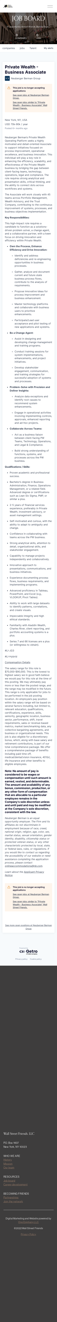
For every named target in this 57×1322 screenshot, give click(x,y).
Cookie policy (36, 959)
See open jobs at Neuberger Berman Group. (31, 96)
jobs (22, 48)
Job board (9, 1180)
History (7, 1159)
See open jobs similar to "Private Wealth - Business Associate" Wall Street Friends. (30, 105)
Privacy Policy (28, 1234)
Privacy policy (21, 959)
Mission (8, 1163)
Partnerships (11, 1197)
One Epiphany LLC (28, 1222)
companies (8, 48)
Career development (15, 1184)
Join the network (13, 1201)
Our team (8, 1167)
